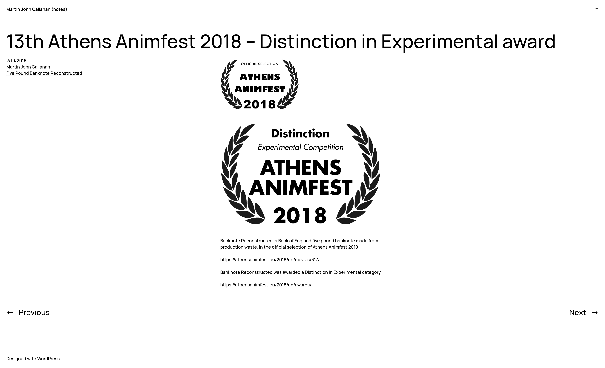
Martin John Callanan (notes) (36, 9)
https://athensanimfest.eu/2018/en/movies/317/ (270, 259)
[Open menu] (597, 9)
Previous (34, 312)
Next (577, 312)
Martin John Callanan (28, 67)
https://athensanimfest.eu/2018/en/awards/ (265, 285)
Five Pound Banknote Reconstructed (44, 73)
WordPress (48, 359)
